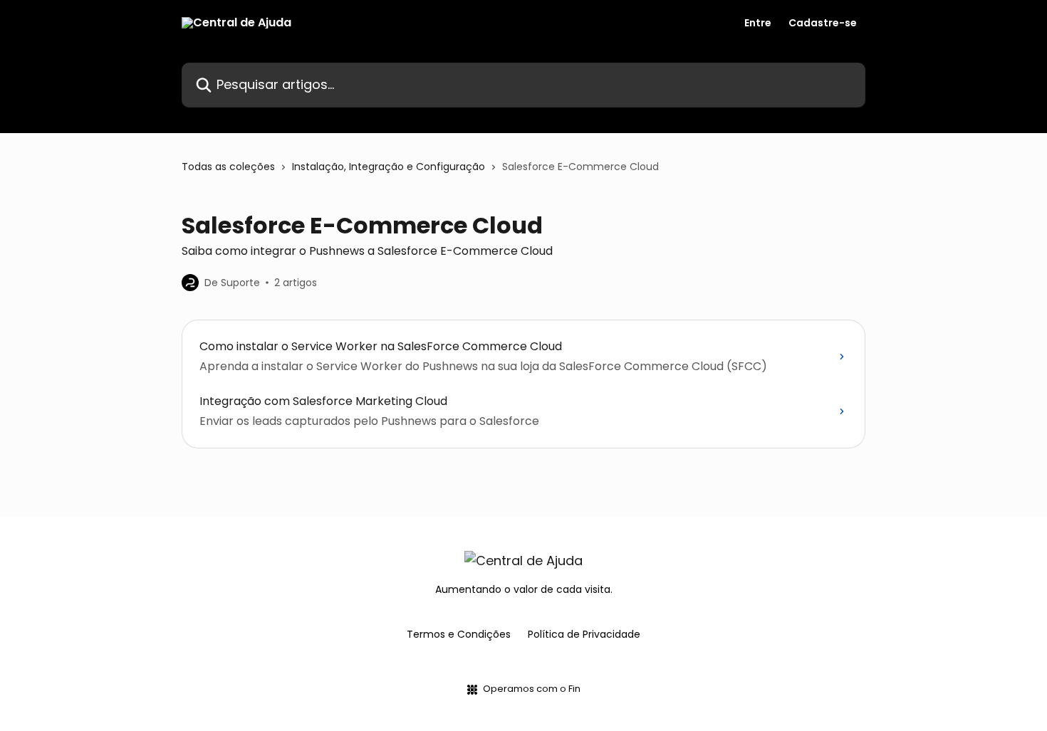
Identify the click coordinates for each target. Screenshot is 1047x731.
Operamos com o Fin (531, 688)
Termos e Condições (459, 634)
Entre (757, 23)
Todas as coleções (228, 166)
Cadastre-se (822, 23)
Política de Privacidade (584, 634)
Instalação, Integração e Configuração (388, 166)
